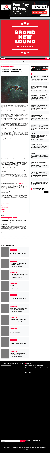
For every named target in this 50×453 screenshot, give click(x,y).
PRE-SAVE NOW (20, 183)
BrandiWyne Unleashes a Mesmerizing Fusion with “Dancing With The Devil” (18, 342)
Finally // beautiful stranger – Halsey (18, 319)
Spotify (2, 211)
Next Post (2, 215)
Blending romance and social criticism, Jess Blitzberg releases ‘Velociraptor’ (18, 252)
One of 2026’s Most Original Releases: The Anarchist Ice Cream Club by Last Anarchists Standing (39, 87)
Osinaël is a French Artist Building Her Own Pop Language (36, 365)
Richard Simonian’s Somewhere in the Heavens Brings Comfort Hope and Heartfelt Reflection (39, 156)
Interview (10, 217)
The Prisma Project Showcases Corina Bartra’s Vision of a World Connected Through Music (38, 98)
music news (11, 66)
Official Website (4, 207)
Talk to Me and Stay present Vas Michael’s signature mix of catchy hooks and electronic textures (39, 147)
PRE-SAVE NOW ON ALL (6, 203)
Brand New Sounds (5, 66)
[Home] (2, 58)
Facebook (3, 209)
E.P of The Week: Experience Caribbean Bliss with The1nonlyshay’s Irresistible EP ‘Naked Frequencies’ (39, 183)
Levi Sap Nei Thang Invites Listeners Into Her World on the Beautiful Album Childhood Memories (39, 136)
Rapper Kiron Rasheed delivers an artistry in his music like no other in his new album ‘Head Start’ (18, 354)
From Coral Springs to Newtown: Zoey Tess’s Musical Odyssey (18, 264)
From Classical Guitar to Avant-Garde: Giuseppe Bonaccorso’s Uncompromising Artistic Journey (18, 331)
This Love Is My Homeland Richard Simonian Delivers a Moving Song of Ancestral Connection (39, 152)
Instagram (3, 205)
